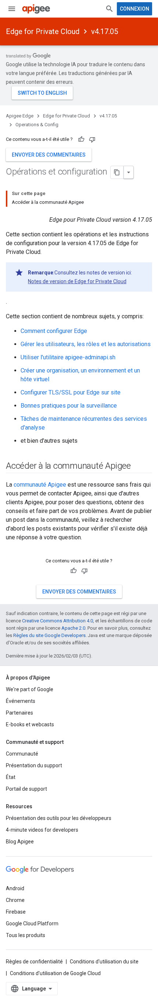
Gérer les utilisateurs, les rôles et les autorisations (86, 344)
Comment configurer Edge (54, 330)
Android (15, 888)
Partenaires (19, 713)
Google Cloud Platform (32, 923)
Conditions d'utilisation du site (104, 961)
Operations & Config (36, 124)
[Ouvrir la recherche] (109, 8)
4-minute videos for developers (42, 830)
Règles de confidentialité (34, 961)
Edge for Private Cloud (42, 31)
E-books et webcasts (30, 724)
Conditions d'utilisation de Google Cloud (55, 973)
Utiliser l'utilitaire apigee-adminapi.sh (68, 357)
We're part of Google (29, 689)
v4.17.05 (104, 31)
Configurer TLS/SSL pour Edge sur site (71, 392)
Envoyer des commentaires (49, 155)
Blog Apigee (20, 841)
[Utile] (81, 139)
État (10, 777)
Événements (20, 701)
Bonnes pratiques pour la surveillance (69, 405)
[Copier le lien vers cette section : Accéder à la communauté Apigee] (140, 466)
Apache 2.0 (73, 628)
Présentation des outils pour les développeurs (58, 818)
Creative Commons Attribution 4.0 (57, 620)
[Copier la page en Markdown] (117, 172)
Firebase (16, 912)
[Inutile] (92, 139)
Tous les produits (25, 935)
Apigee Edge (19, 116)
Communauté (22, 754)
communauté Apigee (40, 484)
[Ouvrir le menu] (11, 9)
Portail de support (26, 789)
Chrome (15, 900)
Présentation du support (34, 765)
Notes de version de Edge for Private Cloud (77, 281)
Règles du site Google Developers (49, 635)
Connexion (134, 9)
